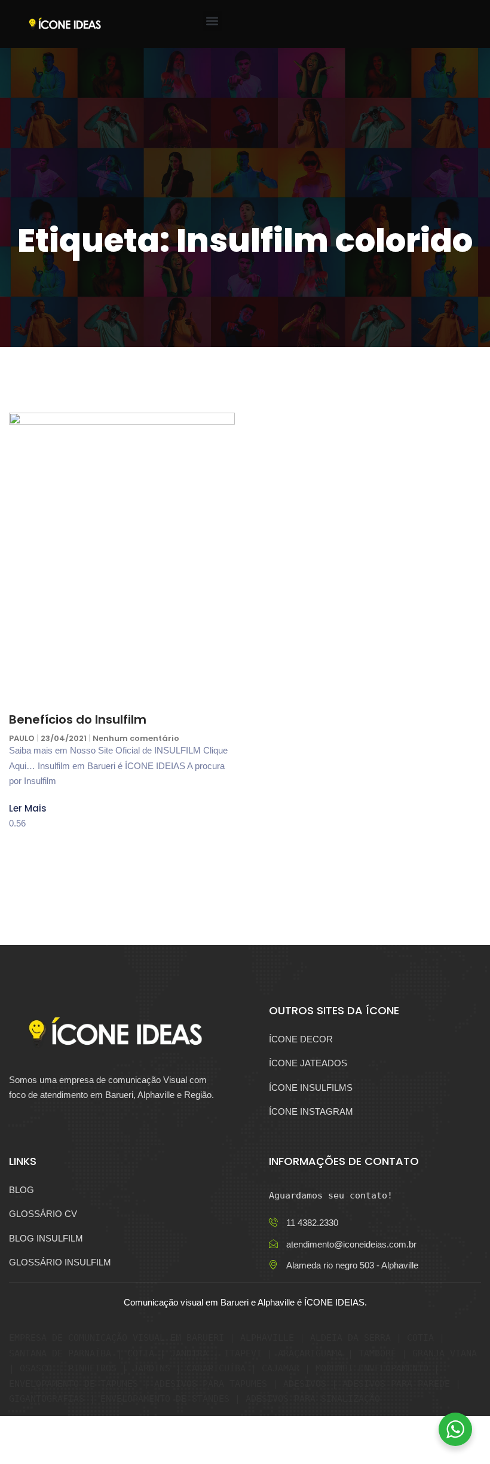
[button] (212, 21)
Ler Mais (28, 808)
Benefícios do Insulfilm (77, 719)
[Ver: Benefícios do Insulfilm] (122, 560)
